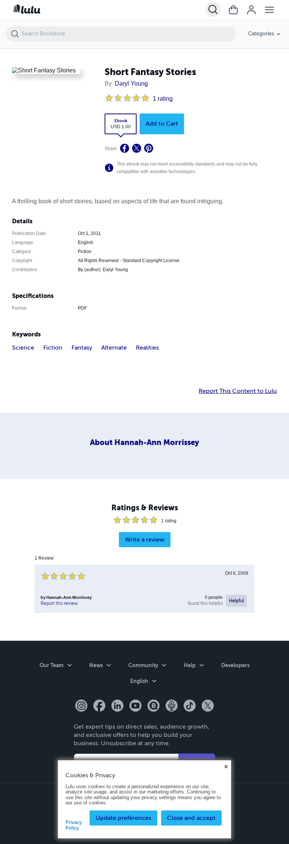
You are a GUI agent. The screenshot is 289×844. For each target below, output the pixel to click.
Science (23, 346)
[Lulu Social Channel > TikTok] (190, 706)
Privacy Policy (73, 824)
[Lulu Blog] (154, 706)
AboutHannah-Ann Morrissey (144, 442)
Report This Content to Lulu (238, 390)
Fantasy (81, 346)
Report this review (59, 602)
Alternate (114, 346)
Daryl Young (128, 83)
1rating (162, 98)
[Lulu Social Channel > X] (208, 706)
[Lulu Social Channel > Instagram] (81, 706)
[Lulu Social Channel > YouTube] (135, 706)
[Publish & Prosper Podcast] (172, 706)
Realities (147, 346)
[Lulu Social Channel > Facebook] (99, 706)
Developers (236, 665)
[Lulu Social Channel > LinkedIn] (117, 706)
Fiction (52, 346)
